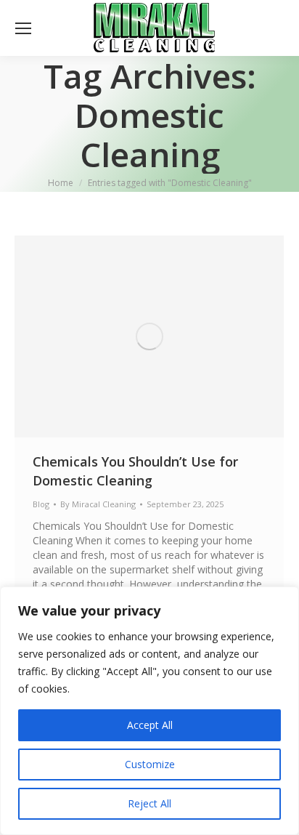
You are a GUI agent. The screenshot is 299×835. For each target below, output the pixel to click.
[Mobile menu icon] (23, 28)
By (98, 504)
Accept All (150, 725)
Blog (41, 504)
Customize (150, 764)
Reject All (149, 803)
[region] (149, 710)
